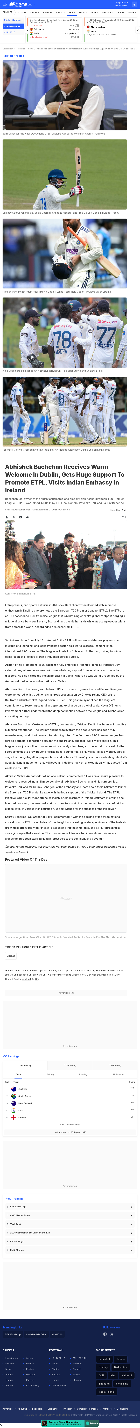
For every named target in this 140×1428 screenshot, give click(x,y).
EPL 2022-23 (80, 1358)
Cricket (8, 12)
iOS (36, 979)
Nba (112, 1375)
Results (60, 12)
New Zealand (25, 1103)
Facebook (22, 974)
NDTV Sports (116, 970)
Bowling (83, 1074)
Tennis (120, 1359)
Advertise (8, 1409)
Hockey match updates (61, 970)
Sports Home (9, 49)
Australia (22, 1089)
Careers (107, 1409)
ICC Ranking (32, 1385)
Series (34, 12)
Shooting (104, 1383)
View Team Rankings (70, 1124)
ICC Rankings (17, 1241)
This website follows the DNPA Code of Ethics (47, 1415)
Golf (101, 1375)
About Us (22, 1409)
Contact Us (122, 1409)
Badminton (120, 1367)
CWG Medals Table (20, 1215)
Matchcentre (59, 1385)
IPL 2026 (10, 32)
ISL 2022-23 (58, 1358)
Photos (83, 12)
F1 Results (101, 970)
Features (107, 12)
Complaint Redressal (87, 1409)
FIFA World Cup (18, 1206)
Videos (95, 12)
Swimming (122, 1383)
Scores (22, 12)
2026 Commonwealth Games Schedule (30, 1232)
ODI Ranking (70, 1065)
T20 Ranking (114, 1065)
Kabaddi (127, 1375)
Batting (50, 1074)
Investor (68, 1409)
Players (30, 1380)
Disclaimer (53, 1409)
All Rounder (118, 1074)
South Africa (24, 1096)
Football (34, 970)
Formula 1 (104, 1359)
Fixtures (48, 12)
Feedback (37, 1409)
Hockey (103, 1367)
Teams (120, 12)
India (20, 1110)
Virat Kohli (15, 1224)
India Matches (13, 26)
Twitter (50, 974)
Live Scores (11, 1358)
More (131, 12)
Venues (9, 1385)
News (72, 12)
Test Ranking (25, 1065)
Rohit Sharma (17, 1250)
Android (26, 979)
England (22, 1117)
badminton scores (84, 970)
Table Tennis (107, 1391)
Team (18, 1074)
